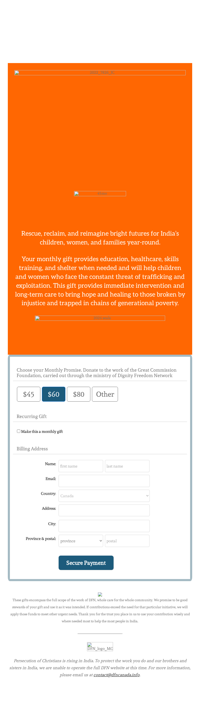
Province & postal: (41, 538)
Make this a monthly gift (42, 431)
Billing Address (32, 448)
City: (52, 523)
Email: (51, 478)
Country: (48, 493)
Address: (49, 508)
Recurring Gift (32, 416)
